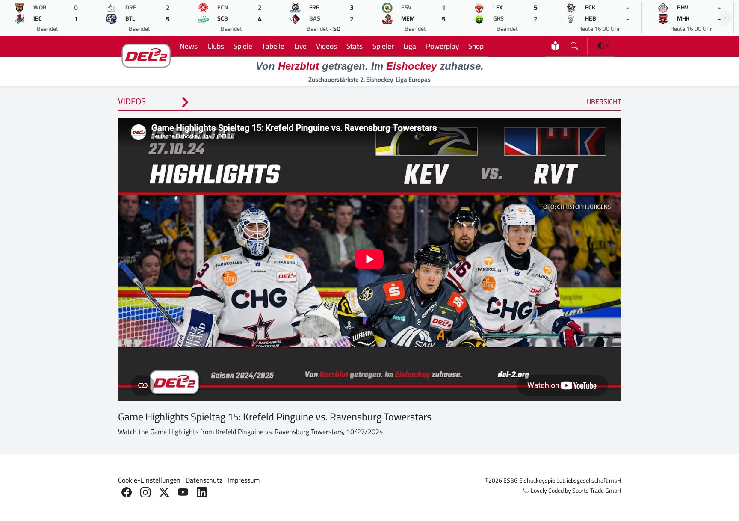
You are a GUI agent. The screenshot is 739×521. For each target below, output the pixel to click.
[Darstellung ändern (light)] (603, 45)
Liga (409, 46)
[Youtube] (183, 492)
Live (300, 46)
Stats (354, 46)
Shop (476, 46)
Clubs (215, 46)
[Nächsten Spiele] (725, 18)
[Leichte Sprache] (555, 46)
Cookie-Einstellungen (149, 480)
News (189, 46)
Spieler (383, 46)
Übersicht (604, 101)
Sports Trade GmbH (596, 490)
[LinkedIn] (201, 492)
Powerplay (442, 46)
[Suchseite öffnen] (574, 44)
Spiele (243, 46)
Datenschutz (204, 480)
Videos (326, 46)
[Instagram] (145, 492)
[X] (164, 492)
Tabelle (273, 46)
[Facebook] (126, 492)
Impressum (244, 480)
